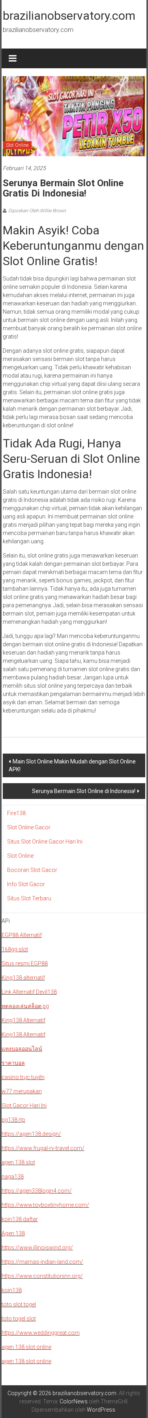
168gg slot (15, 949)
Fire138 (16, 813)
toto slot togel (19, 1304)
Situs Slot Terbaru (29, 898)
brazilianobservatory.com (69, 15)
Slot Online (17, 145)
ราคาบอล (13, 1063)
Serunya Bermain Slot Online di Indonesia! (83, 791)
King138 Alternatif (23, 1020)
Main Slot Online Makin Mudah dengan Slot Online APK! (72, 765)
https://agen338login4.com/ (37, 1191)
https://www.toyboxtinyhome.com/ (45, 1205)
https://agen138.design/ (31, 1134)
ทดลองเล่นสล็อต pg (25, 1006)
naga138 (13, 1176)
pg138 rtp (13, 1120)
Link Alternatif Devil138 (29, 992)
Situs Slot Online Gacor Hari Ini (44, 841)
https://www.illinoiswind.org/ (37, 1247)
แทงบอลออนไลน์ (22, 1049)
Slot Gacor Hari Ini (24, 1105)
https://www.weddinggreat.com (41, 1333)
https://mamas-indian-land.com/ (42, 1262)
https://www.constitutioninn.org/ (42, 1276)
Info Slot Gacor (26, 884)
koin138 (12, 1290)
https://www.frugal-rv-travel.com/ (43, 1148)
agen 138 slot (18, 1162)
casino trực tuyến (23, 1077)
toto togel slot (19, 1318)
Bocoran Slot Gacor (32, 870)
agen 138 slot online (26, 1347)
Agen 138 (13, 1233)
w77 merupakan (22, 1091)
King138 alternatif (23, 978)
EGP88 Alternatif (22, 935)
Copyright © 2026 (29, 1393)
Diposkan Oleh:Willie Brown (37, 210)
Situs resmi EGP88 (25, 963)
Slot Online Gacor (29, 827)
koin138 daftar (20, 1219)
